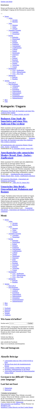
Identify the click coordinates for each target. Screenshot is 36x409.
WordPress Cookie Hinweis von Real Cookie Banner (17, 407)
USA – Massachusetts (19, 72)
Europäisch (15, 89)
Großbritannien (17, 48)
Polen (14, 56)
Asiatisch (15, 87)
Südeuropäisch (16, 93)
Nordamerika (12, 68)
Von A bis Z (12, 82)
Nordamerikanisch (17, 96)
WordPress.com (5, 405)
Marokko (15, 21)
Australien (15, 32)
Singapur (15, 25)
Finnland (15, 42)
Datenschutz (8, 388)
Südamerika (12, 75)
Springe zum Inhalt (6, 1)
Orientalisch (16, 94)
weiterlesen (18, 140)
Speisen (7, 81)
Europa (10, 35)
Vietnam (14, 28)
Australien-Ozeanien (14, 30)
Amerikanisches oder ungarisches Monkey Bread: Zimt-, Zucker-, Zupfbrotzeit (17, 155)
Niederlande (16, 53)
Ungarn (14, 67)
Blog (6, 100)
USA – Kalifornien (18, 70)
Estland (14, 41)
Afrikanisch (15, 86)
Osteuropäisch (16, 91)
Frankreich (15, 44)
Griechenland (16, 46)
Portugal (14, 58)
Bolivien (14, 77)
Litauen (14, 51)
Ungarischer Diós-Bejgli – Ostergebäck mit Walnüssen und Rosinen (17, 189)
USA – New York (17, 74)
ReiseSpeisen (5, 5)
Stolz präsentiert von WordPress (10, 404)
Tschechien (15, 65)
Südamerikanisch (17, 98)
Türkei (14, 27)
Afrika (10, 18)
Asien (10, 23)
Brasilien (15, 79)
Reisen (7, 16)
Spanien (14, 63)
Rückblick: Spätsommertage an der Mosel (17, 369)
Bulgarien (15, 37)
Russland (15, 60)
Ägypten (15, 20)
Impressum (8, 390)
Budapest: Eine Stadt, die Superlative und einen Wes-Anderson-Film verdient (14, 121)
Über (6, 101)
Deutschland (16, 39)
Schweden (15, 61)
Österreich (15, 54)
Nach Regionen (13, 84)
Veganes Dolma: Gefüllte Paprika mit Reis (17, 367)
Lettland (14, 49)
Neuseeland (15, 34)
